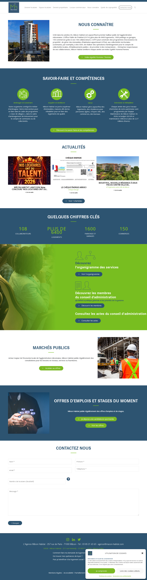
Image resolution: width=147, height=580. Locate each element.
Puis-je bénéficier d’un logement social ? (69, 559)
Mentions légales (55, 573)
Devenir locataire (30, 7)
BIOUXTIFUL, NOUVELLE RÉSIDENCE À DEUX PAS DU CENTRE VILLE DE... (118, 184)
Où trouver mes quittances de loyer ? (67, 556)
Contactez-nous (125, 7)
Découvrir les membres (91, 305)
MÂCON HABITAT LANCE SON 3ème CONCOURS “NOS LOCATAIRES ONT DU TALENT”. (29, 170)
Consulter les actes (89, 320)
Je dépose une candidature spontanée (97, 419)
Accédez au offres (52, 368)
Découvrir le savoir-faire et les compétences (75, 130)
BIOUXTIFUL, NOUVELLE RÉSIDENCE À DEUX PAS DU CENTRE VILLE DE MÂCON (117, 168)
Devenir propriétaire (60, 7)
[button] (142, 553)
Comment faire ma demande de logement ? (70, 553)
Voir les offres (97, 425)
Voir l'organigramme (90, 274)
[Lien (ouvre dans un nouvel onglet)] (68, 540)
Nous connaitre (93, 7)
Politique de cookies (105, 576)
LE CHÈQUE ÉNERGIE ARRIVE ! (73, 170)
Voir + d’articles (75, 201)
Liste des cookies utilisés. (130, 571)
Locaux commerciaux (78, 7)
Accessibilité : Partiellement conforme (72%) (81, 573)
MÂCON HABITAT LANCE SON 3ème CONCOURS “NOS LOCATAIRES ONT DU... (29, 188)
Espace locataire (45, 7)
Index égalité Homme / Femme (97, 57)
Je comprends (101, 571)
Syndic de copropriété (109, 7)
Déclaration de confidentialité (122, 576)
